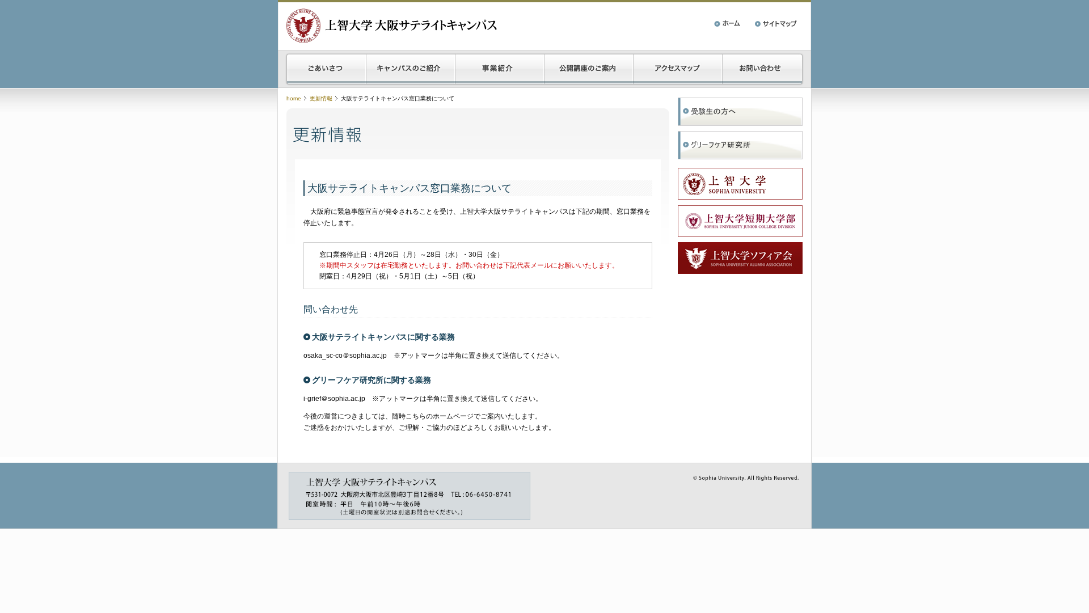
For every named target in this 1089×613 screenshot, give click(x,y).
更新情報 (321, 98)
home (293, 98)
